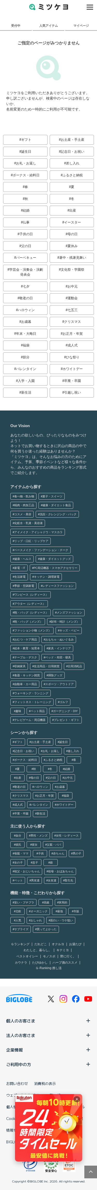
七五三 (73, 310)
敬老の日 (26, 298)
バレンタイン (26, 369)
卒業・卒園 (72, 381)
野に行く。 (68, 956)
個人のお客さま (20, 1021)
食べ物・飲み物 (24, 496)
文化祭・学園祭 (72, 270)
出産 (72, 210)
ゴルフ (63, 702)
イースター (72, 222)
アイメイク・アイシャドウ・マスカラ (38, 532)
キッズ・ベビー (69, 630)
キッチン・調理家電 (46, 576)
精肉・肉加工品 (24, 505)
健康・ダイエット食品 (56, 505)
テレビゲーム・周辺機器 (30, 719)
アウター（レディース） (30, 603)
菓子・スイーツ (52, 496)
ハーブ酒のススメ (65, 962)
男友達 (35, 880)
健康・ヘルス (22, 558)
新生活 (26, 392)
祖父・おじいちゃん (27, 871)
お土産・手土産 (72, 140)
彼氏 (18, 844)
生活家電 (20, 576)
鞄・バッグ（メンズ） (28, 621)
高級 (46, 902)
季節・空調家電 (24, 585)
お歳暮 (26, 322)
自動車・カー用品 (25, 684)
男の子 (77, 853)
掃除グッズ (55, 675)
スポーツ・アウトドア (59, 684)
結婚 (26, 210)
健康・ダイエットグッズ (55, 558)
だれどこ (40, 944)
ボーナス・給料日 (26, 175)
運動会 (73, 298)
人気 (18, 920)
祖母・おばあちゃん (61, 871)
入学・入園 (26, 381)
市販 (76, 911)
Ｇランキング (20, 944)
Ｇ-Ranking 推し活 (48, 968)
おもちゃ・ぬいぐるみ (59, 639)
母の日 (73, 234)
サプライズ (21, 929)
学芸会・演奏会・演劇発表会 (26, 272)
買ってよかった (47, 929)
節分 (26, 357)
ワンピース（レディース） (31, 594)
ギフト (26, 140)
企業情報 (14, 1050)
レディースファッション (58, 585)
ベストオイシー (27, 956)
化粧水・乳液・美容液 (28, 523)
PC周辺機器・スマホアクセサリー (55, 567)
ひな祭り (72, 357)
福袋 (26, 345)
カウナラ (21, 962)
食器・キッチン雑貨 (27, 675)
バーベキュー (26, 258)
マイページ (81, 25)
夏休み (73, 246)
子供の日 (26, 234)
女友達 (52, 880)
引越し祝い (72, 392)
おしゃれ (36, 920)
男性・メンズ (39, 835)
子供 (41, 853)
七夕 (26, 286)
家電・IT (19, 567)
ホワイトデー (73, 369)
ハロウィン (26, 310)
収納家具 (20, 666)
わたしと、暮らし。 (37, 950)
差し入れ (72, 163)
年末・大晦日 (26, 334)
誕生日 (26, 152)
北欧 (18, 911)
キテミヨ (62, 950)
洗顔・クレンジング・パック (58, 514)
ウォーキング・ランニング (31, 693)
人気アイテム (48, 25)
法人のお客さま (20, 1035)
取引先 (69, 880)
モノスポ (49, 956)
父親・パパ (54, 844)
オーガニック (39, 911)
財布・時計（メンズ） (65, 621)
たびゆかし (40, 962)
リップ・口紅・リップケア (31, 540)
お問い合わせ (17, 1083)
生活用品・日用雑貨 (46, 666)
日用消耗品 (75, 666)
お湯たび (75, 944)
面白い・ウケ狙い (61, 920)
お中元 (73, 286)
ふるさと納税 (73, 175)
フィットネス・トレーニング (32, 702)
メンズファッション (69, 612)
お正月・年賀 (73, 334)
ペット (18, 880)
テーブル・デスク (25, 657)
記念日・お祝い (72, 152)
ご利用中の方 (18, 1064)
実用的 (63, 902)
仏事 (26, 222)
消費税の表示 (45, 1083)
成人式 (73, 345)
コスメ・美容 (22, 514)
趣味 (18, 711)
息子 (35, 862)
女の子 (18, 862)
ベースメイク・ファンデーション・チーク (41, 550)
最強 (60, 911)
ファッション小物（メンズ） (32, 630)
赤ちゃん (58, 853)
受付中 (15, 25)
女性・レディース (67, 835)
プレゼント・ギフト (66, 719)
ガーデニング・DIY (65, 711)
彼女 (35, 844)
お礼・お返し (26, 163)
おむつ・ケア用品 (25, 639)
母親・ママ (21, 853)
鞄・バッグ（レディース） (31, 612)
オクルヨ (58, 944)
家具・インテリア (59, 648)
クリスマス (72, 322)
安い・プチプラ (24, 902)
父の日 (26, 246)
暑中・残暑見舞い (72, 258)
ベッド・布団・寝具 (58, 657)
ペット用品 (38, 711)
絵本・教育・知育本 (27, 648)
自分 (18, 835)
